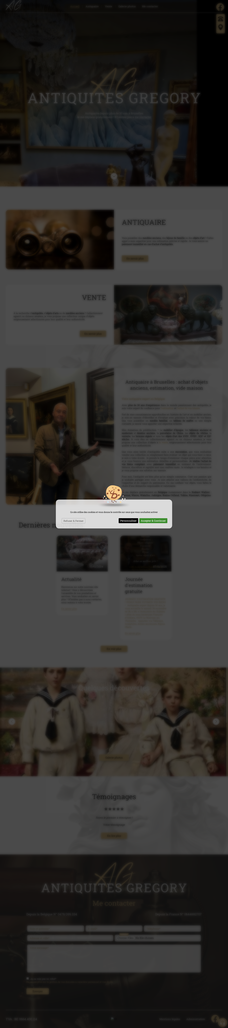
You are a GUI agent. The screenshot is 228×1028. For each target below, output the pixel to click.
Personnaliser (128, 520)
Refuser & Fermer (73, 520)
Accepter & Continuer (153, 520)
